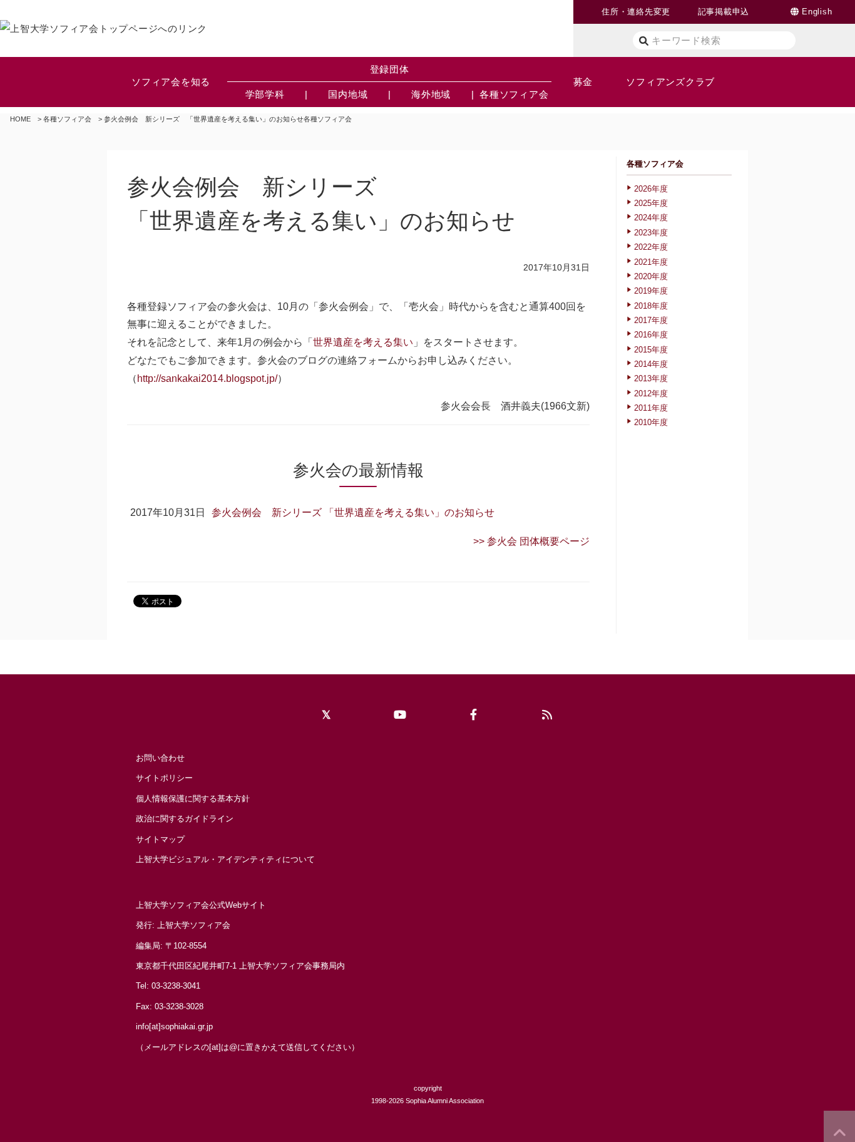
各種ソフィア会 (67, 119)
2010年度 (651, 422)
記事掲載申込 (724, 11)
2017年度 (651, 320)
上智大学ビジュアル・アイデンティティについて (225, 859)
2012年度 (651, 393)
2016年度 (651, 334)
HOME (20, 119)
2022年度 (651, 247)
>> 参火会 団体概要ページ (531, 541)
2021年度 (651, 262)
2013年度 (651, 378)
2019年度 (651, 291)
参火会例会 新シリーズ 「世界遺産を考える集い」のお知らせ (353, 512)
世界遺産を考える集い (363, 342)
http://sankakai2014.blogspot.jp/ (207, 378)
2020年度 (651, 276)
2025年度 (651, 203)
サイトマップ (160, 839)
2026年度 (651, 188)
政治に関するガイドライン (184, 818)
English (817, 11)
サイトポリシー (164, 778)
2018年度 (651, 306)
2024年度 (651, 217)
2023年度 (651, 232)
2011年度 (651, 408)
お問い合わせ (160, 758)
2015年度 (651, 349)
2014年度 (651, 364)
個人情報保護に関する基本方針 (193, 798)
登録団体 (389, 69)
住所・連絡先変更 (636, 11)
